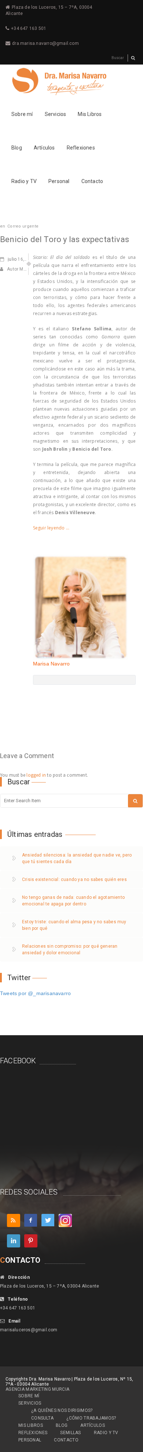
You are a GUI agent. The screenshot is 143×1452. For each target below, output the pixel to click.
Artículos (44, 148)
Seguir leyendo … (51, 528)
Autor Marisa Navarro (29, 269)
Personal (59, 181)
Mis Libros (90, 114)
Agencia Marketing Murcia (37, 1389)
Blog (16, 148)
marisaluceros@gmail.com (29, 1329)
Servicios (55, 114)
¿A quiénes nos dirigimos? (62, 1410)
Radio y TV (24, 181)
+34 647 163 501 (28, 28)
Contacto (92, 181)
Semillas (70, 1432)
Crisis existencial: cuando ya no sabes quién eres (74, 879)
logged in (36, 775)
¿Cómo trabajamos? (91, 1418)
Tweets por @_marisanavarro (35, 993)
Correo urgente (22, 226)
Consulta (42, 1418)
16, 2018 (22, 259)
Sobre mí (22, 114)
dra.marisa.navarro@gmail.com (45, 43)
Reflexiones (81, 148)
